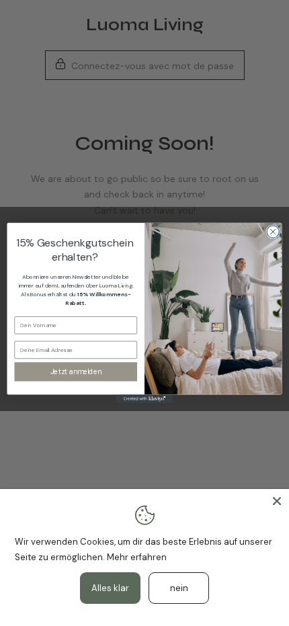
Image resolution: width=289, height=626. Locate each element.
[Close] (277, 501)
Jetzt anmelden (75, 372)
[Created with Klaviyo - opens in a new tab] (144, 399)
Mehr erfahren (137, 557)
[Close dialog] (273, 232)
